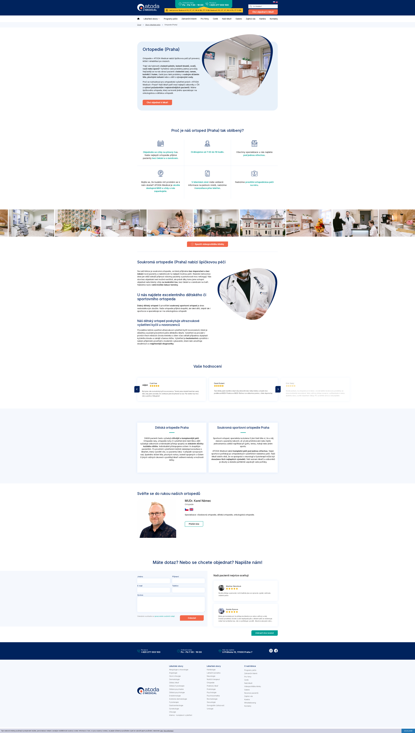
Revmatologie (212, 699)
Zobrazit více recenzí (264, 633)
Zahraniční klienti (250, 673)
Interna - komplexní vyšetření (180, 715)
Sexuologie (211, 702)
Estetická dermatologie (178, 699)
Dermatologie (174, 679)
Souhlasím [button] (408, 731)
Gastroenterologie (176, 705)
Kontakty (247, 706)
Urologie (210, 709)
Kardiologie (211, 670)
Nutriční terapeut (213, 679)
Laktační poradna (213, 673)
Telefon (175, 586)
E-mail (139, 586)
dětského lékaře (176, 333)
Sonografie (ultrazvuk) (215, 705)
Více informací (168, 731)
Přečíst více (194, 524)
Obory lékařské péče (152, 25)
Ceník (246, 680)
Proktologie (211, 689)
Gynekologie (174, 709)
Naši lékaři (248, 683)
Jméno (140, 576)
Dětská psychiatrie (176, 689)
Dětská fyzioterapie (176, 686)
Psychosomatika (213, 696)
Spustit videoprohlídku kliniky (209, 244)
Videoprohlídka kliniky (252, 686)
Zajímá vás (248, 696)
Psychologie (211, 692)
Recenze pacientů (251, 693)
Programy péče (250, 670)
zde (161, 731)
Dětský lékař (174, 683)
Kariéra (247, 699)
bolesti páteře (168, 66)
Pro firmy (247, 677)
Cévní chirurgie (175, 676)
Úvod (139, 25)
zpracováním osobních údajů (164, 616)
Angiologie (173, 673)
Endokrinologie (175, 696)
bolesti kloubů (182, 66)
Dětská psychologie (177, 692)
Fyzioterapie (174, 702)
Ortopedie (210, 683)
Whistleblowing (250, 703)
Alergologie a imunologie (178, 670)
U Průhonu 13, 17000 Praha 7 (237, 652)
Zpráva (140, 595)
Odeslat (192, 618)
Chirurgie (172, 712)
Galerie (247, 690)
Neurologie (211, 676)
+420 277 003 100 (219, 5)
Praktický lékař (212, 686)
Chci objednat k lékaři (263, 12)
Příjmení (175, 576)
